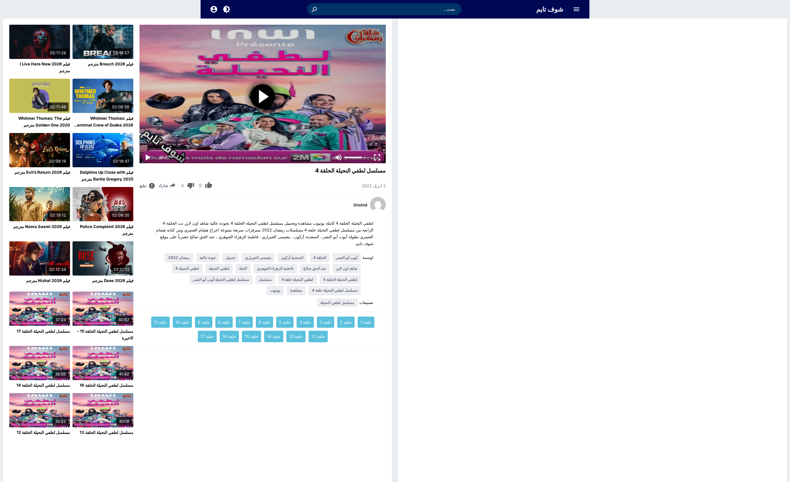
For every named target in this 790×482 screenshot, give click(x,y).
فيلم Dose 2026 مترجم (112, 280)
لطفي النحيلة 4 (187, 268)
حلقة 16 (229, 336)
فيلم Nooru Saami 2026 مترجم (41, 226)
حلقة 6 (264, 322)
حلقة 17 (207, 336)
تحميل (230, 257)
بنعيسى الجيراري (258, 257)
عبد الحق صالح (314, 268)
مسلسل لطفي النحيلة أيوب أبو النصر (221, 279)
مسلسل (265, 279)
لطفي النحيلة (219, 268)
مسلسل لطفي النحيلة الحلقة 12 (43, 432)
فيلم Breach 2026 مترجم (110, 63)
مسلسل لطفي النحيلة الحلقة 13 (106, 432)
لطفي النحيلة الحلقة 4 (340, 279)
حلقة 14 (274, 336)
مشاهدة (296, 290)
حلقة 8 (224, 322)
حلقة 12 (318, 336)
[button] (314, 9)
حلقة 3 (325, 322)
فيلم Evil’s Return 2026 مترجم (42, 172)
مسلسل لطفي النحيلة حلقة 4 (334, 290)
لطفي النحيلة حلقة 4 (297, 279)
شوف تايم (549, 9)
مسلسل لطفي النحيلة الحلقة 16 (106, 385)
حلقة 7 (244, 322)
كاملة (243, 268)
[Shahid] (378, 210)
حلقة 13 (296, 336)
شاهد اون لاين (346, 268)
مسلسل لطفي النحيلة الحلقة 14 (43, 385)
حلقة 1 (366, 322)
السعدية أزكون (292, 257)
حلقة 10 (182, 322)
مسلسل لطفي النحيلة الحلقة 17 (43, 331)
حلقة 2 (346, 322)
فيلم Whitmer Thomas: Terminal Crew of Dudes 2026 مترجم (104, 125)
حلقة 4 (305, 322)
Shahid (360, 204)
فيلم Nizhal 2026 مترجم (48, 280)
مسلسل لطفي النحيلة (337, 302)
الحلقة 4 (319, 257)
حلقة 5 (285, 322)
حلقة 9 (204, 322)
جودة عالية (208, 257)
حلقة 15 (251, 336)
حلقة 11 (160, 322)
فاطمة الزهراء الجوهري (275, 268)
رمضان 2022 (179, 257)
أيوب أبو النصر (346, 257)
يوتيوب (275, 290)
